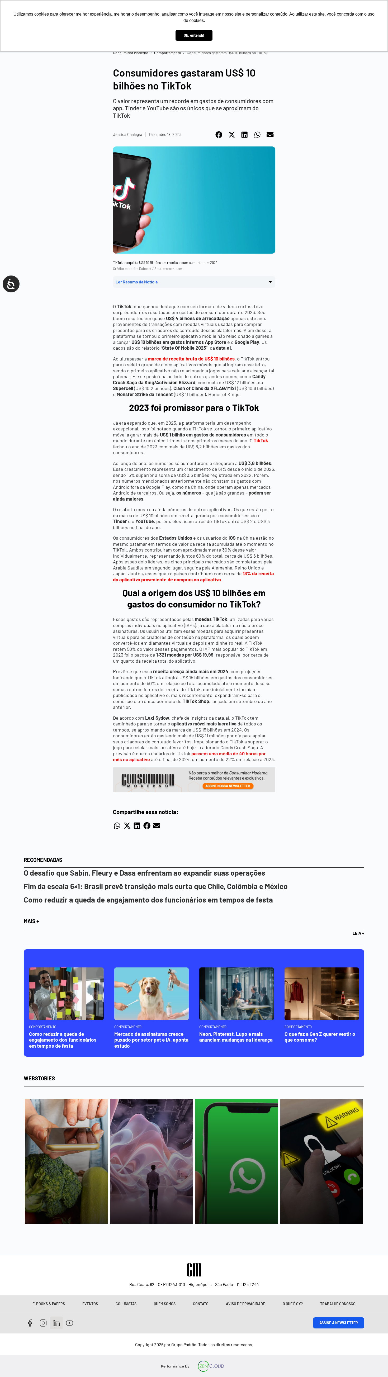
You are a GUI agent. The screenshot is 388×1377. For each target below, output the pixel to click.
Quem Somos (165, 1304)
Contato (201, 1304)
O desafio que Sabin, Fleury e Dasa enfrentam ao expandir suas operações (144, 872)
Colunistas (126, 1304)
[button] (219, 135)
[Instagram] (43, 1323)
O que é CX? (293, 1304)
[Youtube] (69, 1323)
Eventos (90, 1304)
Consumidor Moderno (130, 52)
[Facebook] (30, 1323)
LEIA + (358, 933)
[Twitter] (56, 1323)
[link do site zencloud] (211, 1366)
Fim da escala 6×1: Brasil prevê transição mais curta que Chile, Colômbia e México (156, 886)
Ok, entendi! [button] (194, 35)
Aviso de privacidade (245, 1304)
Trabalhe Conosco (338, 1304)
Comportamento (167, 52)
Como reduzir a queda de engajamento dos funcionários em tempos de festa (148, 899)
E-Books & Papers (48, 1304)
